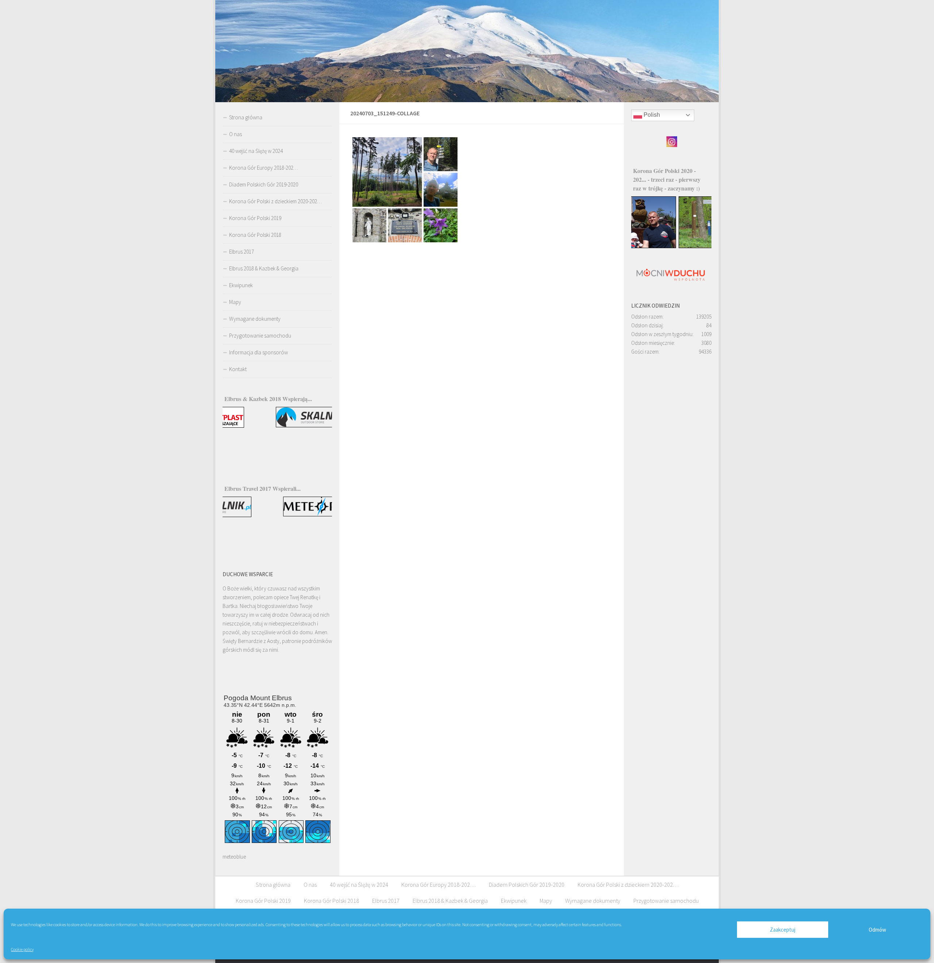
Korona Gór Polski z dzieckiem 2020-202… (275, 201)
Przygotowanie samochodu (260, 335)
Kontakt (238, 369)
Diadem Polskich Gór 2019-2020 (263, 184)
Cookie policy (22, 949)
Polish (651, 115)
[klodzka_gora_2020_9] (671, 246)
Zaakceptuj (782, 929)
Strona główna (245, 117)
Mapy (235, 301)
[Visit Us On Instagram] (671, 145)
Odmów (877, 929)
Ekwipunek (241, 285)
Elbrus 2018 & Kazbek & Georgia (263, 268)
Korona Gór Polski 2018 (255, 234)
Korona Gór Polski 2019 (255, 218)
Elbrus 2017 (241, 251)
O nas (235, 134)
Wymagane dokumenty (255, 318)
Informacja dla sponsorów (258, 352)
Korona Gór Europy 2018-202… (263, 167)
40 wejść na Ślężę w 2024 (256, 150)
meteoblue (234, 856)
